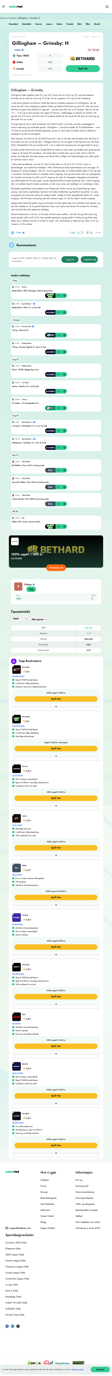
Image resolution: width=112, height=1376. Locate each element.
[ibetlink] (17, 1016)
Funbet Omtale (17, 924)
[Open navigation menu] (3, 6)
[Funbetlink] (17, 917)
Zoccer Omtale (17, 775)
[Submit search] (107, 6)
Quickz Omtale (17, 1073)
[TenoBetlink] (17, 1115)
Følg (31, 589)
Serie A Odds (11, 1290)
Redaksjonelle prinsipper (87, 1210)
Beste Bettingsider (49, 1198)
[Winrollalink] (17, 966)
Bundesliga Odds (13, 1296)
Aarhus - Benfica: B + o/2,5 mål (25, 386)
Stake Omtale (17, 874)
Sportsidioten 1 (27, 304)
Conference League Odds (17, 1278)
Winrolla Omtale (18, 974)
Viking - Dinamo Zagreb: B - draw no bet (29, 347)
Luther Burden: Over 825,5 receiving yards (30, 499)
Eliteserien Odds (12, 1248)
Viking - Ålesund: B (20, 330)
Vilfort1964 (26, 461)
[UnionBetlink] (17, 718)
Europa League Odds (15, 1272)
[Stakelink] (17, 867)
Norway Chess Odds (14, 1314)
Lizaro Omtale (17, 825)
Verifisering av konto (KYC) (88, 1228)
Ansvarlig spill (82, 1186)
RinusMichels (26, 326)
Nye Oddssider (47, 1204)
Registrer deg (90, 259)
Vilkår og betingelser (85, 1204)
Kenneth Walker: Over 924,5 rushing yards (30, 482)
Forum (43, 1186)
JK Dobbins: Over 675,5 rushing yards (28, 465)
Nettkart (79, 1216)
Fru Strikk (25, 382)
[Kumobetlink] (17, 669)
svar (73, 232)
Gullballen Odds (13, 1308)
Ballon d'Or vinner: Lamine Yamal (26, 521)
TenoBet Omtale (17, 1122)
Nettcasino (45, 1210)
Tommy (24, 287)
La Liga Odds (11, 1284)
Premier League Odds (15, 1260)
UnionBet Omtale (18, 726)
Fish (23, 518)
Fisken (18, 50)
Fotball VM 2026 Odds (16, 1302)
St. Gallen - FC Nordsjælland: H (25, 403)
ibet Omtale (16, 1023)
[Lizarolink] (17, 818)
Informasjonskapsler (84, 1198)
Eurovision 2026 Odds (15, 1242)
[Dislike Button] (87, 232)
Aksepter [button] (100, 1369)
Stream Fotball (47, 1216)
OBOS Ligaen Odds (14, 1254)
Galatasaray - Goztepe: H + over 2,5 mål (29, 442)
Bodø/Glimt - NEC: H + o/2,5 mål (26, 307)
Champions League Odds (17, 1266)
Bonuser (44, 1192)
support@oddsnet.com (20, 1228)
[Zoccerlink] (17, 768)
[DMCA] (34, 1363)
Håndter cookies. (78, 1369)
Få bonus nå (56, 567)
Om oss (79, 1180)
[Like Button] (78, 232)
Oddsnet (3, 18)
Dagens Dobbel (48, 1228)
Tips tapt (95, 50)
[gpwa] (78, 1363)
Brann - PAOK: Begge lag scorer (25, 369)
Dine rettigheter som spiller (88, 1222)
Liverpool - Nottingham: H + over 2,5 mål (29, 425)
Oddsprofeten (27, 343)
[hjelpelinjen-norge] (59, 1363)
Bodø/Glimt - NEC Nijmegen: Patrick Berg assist (32, 290)
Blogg (43, 1222)
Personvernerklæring (85, 1192)
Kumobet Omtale (18, 676)
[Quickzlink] (17, 1066)
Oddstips (12, 18)
